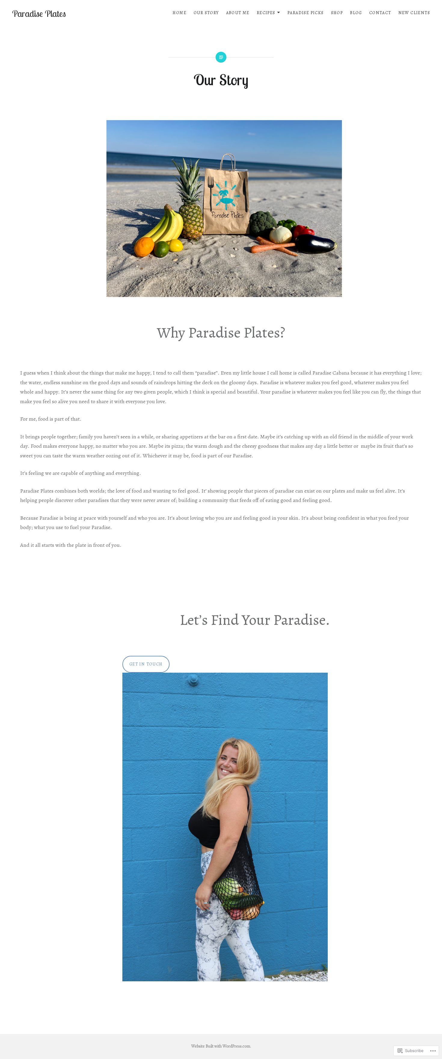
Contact (380, 13)
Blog (356, 13)
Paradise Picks (305, 13)
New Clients (414, 13)
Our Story (206, 13)
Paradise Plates (39, 13)
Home (179, 13)
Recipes (266, 13)
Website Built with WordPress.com (220, 1046)
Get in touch (146, 664)
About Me (238, 13)
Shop (337, 13)
